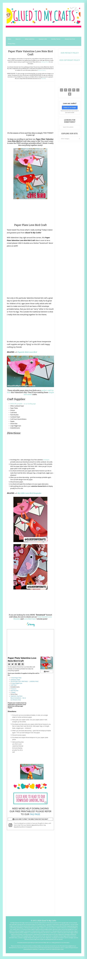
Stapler (13, 692)
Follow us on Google (70, 107)
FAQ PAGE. (43, 78)
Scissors (13, 688)
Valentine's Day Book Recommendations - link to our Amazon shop (18, 697)
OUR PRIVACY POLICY (70, 53)
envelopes (46, 460)
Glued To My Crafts (43, 16)
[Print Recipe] (22, 664)
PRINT (47, 671)
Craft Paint (13, 685)
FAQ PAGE (35, 814)
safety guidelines (45, 62)
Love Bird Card (30, 619)
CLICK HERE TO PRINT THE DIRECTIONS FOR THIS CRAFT (31, 819)
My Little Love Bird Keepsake (29, 493)
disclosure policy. (42, 70)
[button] (16, 664)
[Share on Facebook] (19, 664)
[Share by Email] (9, 664)
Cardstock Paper (15, 679)
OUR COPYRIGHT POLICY (69, 60)
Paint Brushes (14, 690)
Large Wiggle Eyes (17, 683)
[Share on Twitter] (12, 664)
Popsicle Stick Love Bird (27, 352)
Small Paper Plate (16, 677)
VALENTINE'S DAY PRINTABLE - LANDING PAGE (24, 681)
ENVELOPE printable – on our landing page (23, 404)
